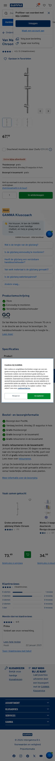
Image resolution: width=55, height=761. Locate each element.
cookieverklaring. (24, 388)
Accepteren (39, 396)
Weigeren (16, 396)
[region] (27, 380)
